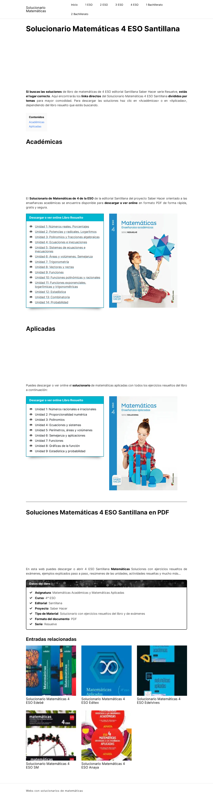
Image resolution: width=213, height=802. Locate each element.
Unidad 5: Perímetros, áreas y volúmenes (63, 430)
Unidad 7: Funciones (49, 440)
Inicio (74, 4)
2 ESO (104, 4)
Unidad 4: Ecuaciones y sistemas (58, 425)
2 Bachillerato (79, 14)
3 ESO (119, 4)
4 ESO (134, 4)
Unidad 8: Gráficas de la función (57, 446)
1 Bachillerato (154, 4)
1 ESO (89, 4)
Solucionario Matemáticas (36, 9)
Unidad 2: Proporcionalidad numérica (61, 414)
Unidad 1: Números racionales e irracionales (65, 409)
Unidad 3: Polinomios (50, 419)
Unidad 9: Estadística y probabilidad (60, 451)
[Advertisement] (106, 58)
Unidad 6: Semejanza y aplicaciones (60, 435)
